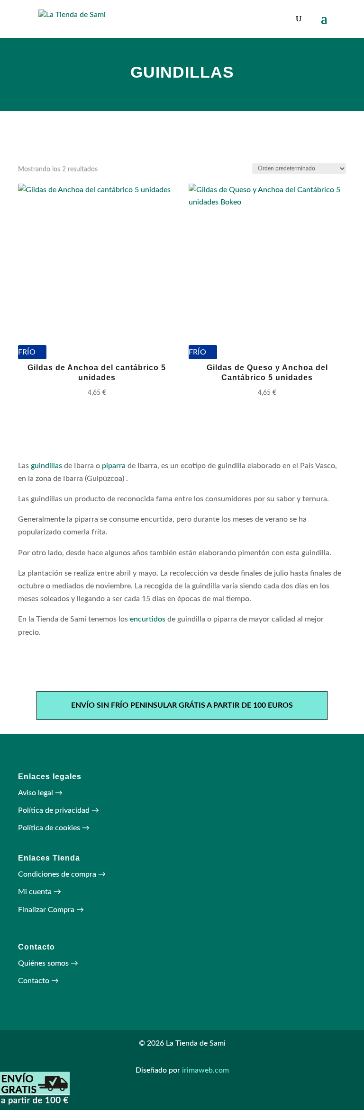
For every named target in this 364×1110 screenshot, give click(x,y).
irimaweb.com (205, 1070)
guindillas (46, 466)
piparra (114, 466)
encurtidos (147, 619)
